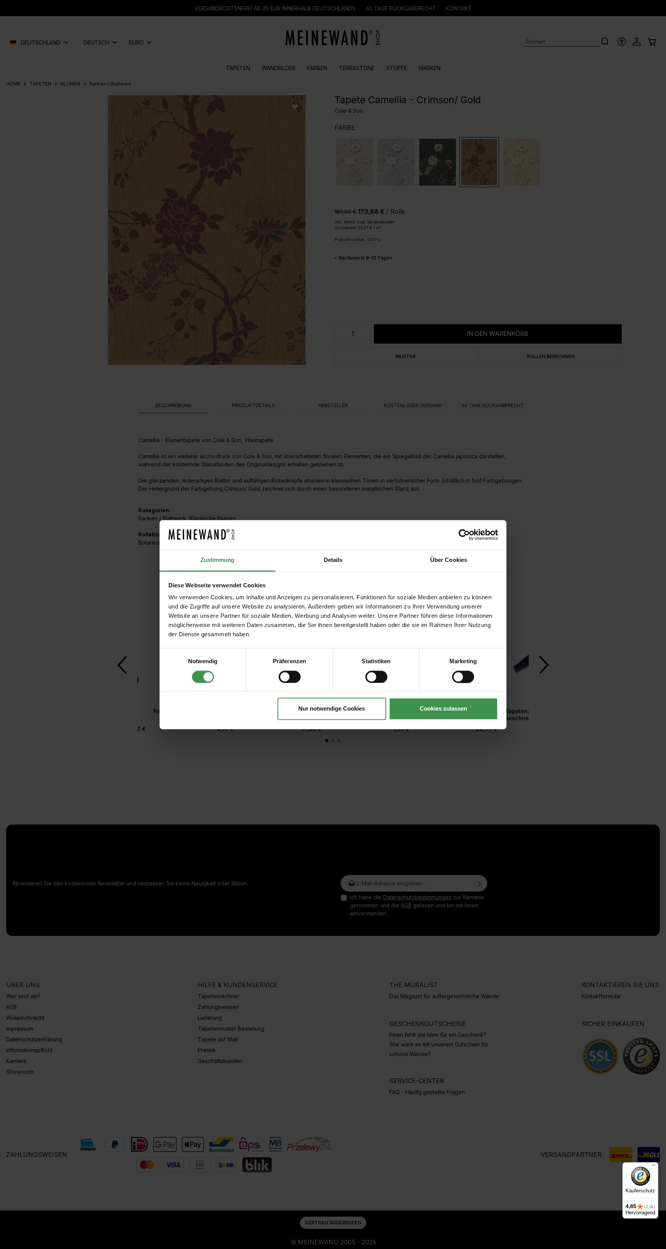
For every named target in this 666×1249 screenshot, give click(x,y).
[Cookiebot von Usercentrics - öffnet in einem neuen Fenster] (464, 534)
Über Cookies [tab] (448, 560)
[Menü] (653, 1167)
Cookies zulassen (443, 709)
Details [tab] (333, 560)
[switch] (290, 677)
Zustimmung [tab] (217, 560)
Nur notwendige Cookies (331, 709)
